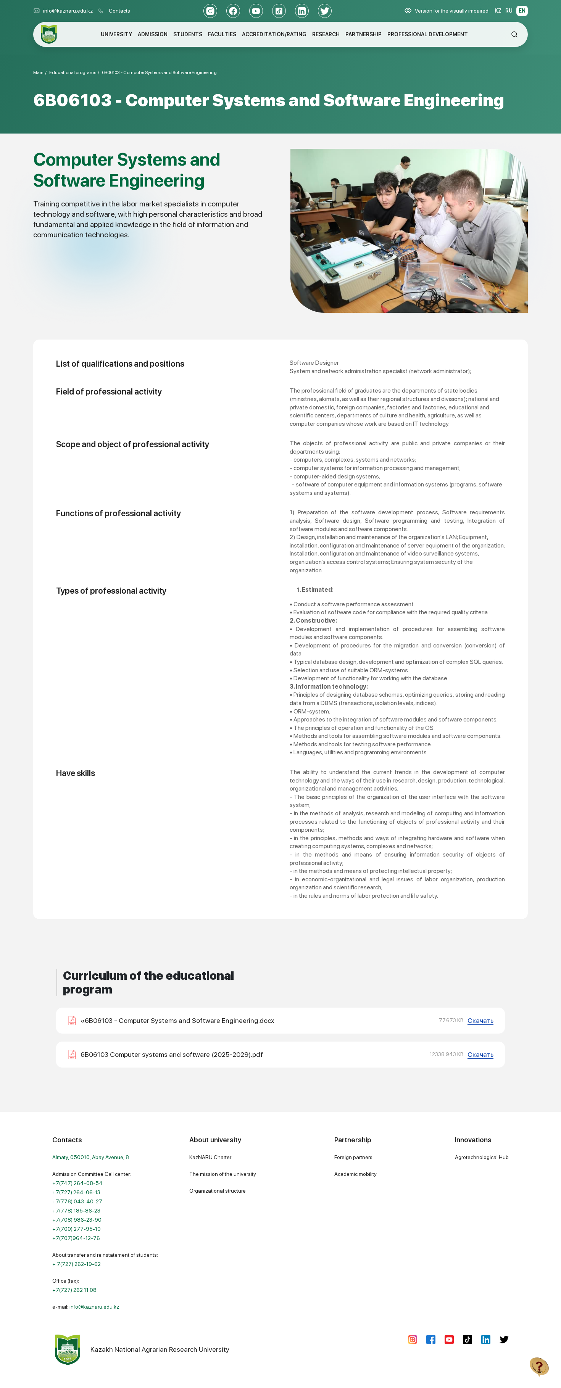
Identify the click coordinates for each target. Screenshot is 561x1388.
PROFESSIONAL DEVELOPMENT (427, 34)
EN (522, 11)
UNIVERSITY (116, 34)
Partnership (352, 1140)
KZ (498, 11)
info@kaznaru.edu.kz (68, 11)
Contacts (119, 11)
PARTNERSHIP (363, 34)
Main (38, 72)
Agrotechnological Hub (482, 1157)
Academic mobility (355, 1174)
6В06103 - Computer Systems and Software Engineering (159, 72)
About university (215, 1140)
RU (509, 11)
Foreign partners (353, 1157)
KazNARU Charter (210, 1157)
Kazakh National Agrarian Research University (159, 1349)
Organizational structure (217, 1191)
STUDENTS (187, 34)
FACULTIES (222, 34)
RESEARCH (326, 34)
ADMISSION (153, 34)
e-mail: (85, 1307)
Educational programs (72, 72)
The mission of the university (222, 1174)
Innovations (473, 1140)
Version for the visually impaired (451, 11)
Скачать (480, 1020)
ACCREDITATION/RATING (274, 34)
